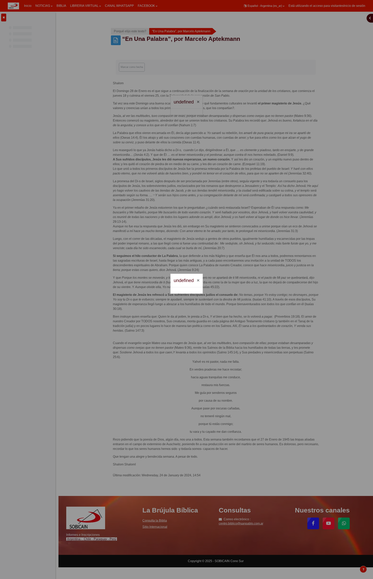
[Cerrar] (198, 280)
